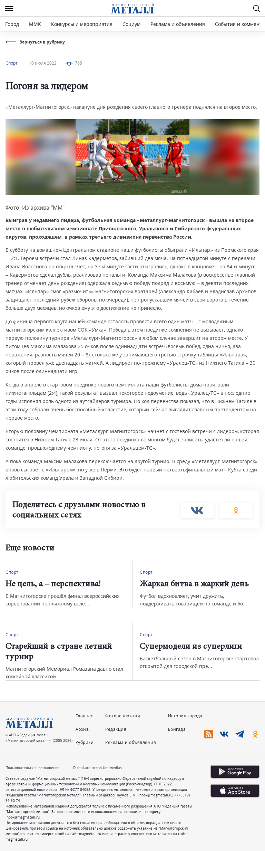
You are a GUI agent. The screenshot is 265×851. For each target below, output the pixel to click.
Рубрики (85, 742)
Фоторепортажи (122, 716)
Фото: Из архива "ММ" (35, 207)
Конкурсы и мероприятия (82, 24)
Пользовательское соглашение (32, 767)
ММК (35, 24)
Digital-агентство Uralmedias (97, 767)
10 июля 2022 (43, 63)
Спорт (12, 63)
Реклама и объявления (177, 24)
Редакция (115, 729)
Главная (85, 716)
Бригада (177, 729)
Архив (82, 729)
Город (12, 24)
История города (185, 716)
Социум (131, 24)
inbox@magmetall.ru (155, 795)
